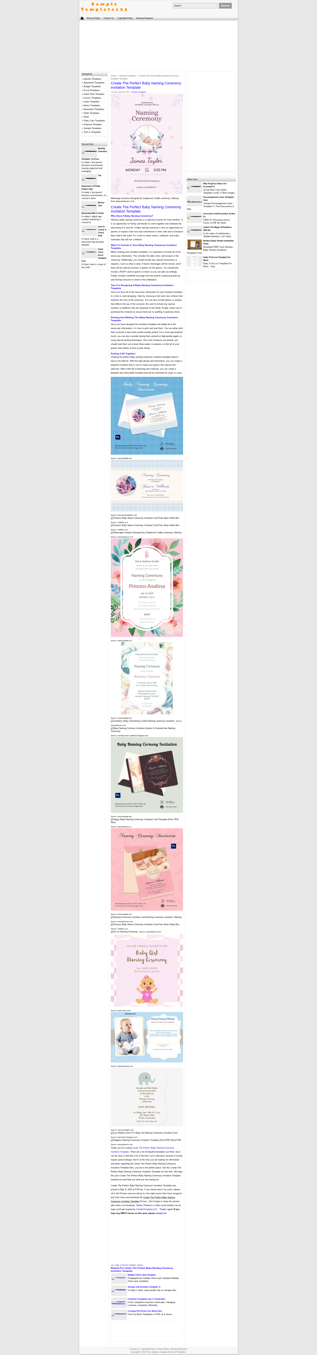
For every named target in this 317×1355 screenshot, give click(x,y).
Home (113, 76)
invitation (132, 1265)
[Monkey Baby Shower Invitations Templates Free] (195, 249)
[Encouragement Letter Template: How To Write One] (194, 202)
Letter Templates (92, 101)
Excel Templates (92, 90)
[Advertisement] (158, 47)
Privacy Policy (93, 18)
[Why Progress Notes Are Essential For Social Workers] (194, 186)
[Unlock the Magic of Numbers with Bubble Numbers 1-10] (194, 229)
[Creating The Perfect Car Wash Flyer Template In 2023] (119, 1313)
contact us (161, 1213)
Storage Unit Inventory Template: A (144, 1287)
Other (86, 117)
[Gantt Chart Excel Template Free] (89, 251)
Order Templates (92, 113)
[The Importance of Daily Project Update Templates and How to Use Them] (89, 178)
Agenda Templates (92, 79)
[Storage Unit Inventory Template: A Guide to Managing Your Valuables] (119, 1289)
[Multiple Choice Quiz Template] (119, 1277)
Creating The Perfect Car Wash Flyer (145, 1311)
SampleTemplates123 (146, 1209)
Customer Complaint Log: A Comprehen (146, 1299)
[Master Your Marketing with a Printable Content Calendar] (89, 205)
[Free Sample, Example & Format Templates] (104, 14)
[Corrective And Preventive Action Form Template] (194, 216)
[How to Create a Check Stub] (89, 229)
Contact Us (109, 18)
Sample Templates (127, 76)
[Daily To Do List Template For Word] (195, 265)
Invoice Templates (92, 98)
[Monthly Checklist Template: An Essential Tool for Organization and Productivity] (89, 151)
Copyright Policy (125, 18)
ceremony (124, 1265)
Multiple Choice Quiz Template (142, 1275)
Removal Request (144, 18)
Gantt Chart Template (94, 94)
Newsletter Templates (94, 109)
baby (117, 1265)
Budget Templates (92, 86)
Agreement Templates (94, 82)
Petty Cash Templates (94, 120)
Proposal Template (93, 124)
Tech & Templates (92, 132)
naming (140, 1265)
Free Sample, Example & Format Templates (166, 1352)
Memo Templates (92, 105)
